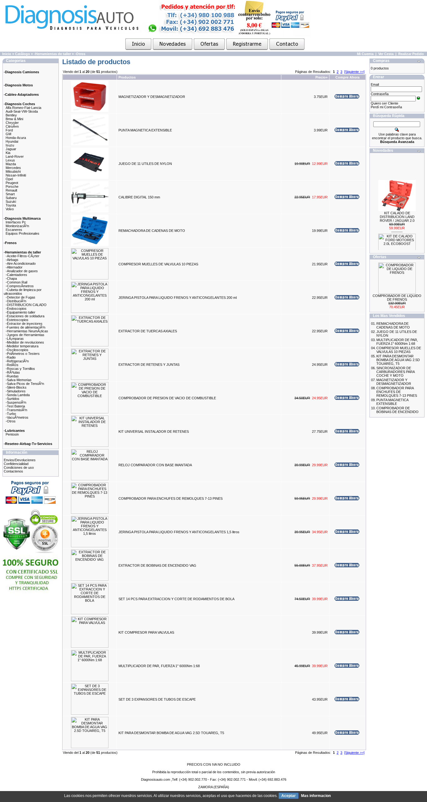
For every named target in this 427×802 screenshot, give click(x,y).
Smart (10, 194)
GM (8, 134)
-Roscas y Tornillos (20, 368)
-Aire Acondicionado (21, 263)
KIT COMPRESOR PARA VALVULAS (146, 632)
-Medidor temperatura (22, 346)
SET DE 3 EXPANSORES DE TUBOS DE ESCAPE (157, 699)
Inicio (6, 54)
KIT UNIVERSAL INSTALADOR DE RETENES (153, 431)
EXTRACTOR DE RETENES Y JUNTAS (148, 364)
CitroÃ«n (12, 126)
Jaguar (11, 149)
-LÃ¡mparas (15, 338)
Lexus (10, 160)
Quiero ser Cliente (384, 103)
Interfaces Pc (16, 222)
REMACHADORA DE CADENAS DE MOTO (151, 230)
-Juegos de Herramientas (25, 335)
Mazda (11, 164)
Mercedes (13, 168)
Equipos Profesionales (22, 233)
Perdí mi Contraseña (386, 107)
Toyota (11, 205)
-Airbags (12, 260)
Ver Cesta (386, 54)
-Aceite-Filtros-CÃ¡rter (22, 256)
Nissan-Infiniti (16, 175)
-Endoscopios (16, 308)
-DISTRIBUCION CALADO (26, 305)
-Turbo (11, 414)
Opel (9, 179)
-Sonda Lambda (18, 395)
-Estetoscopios (17, 320)
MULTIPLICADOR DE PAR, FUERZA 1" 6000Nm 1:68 (159, 666)
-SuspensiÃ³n (16, 402)
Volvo (10, 209)
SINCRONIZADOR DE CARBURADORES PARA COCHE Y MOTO (395, 371)
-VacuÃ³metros (17, 417)
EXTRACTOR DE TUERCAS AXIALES (147, 331)
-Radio (11, 357)
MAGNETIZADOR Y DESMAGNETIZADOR (151, 97)
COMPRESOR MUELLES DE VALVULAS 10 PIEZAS (158, 264)
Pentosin (12, 434)
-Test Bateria (15, 406)
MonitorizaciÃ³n (17, 226)
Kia (8, 153)
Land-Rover (15, 156)
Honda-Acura (16, 138)
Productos (127, 77)
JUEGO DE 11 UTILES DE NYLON (145, 164)
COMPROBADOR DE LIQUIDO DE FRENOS (397, 297)
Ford (9, 130)
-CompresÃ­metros (20, 286)
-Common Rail (16, 282)
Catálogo (22, 54)
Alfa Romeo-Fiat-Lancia (23, 108)
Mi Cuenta (365, 54)
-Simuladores (16, 391)
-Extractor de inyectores (24, 323)
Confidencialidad (16, 464)
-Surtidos (12, 399)
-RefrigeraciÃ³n (17, 361)
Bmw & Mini (14, 119)
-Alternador (14, 267)
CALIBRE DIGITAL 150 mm (139, 197)
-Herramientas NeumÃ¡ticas (27, 331)
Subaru (11, 198)
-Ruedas (12, 376)
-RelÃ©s (12, 365)
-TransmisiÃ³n (16, 410)
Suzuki (11, 201)
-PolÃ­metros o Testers (23, 353)
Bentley (11, 115)
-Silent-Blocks (16, 387)
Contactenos (13, 471)
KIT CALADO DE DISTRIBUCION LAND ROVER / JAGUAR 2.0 (397, 212)
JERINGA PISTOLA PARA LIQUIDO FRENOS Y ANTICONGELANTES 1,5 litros (178, 532)
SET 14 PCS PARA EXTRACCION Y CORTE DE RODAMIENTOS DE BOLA (176, 599)
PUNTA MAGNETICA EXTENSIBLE (145, 130)
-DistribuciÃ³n (16, 301)
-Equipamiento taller (20, 312)
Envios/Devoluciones (20, 460)
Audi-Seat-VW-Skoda (22, 111)
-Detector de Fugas (20, 297)
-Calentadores (16, 275)
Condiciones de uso (19, 467)
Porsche (12, 186)
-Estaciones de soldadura (25, 316)
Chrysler (12, 123)
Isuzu (10, 145)
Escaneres (14, 230)
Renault (11, 190)
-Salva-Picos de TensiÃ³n (25, 384)
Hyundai (12, 141)
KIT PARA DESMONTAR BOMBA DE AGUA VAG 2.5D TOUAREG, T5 (171, 733)
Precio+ (321, 77)
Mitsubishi (13, 171)
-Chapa (11, 278)
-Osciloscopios (17, 350)
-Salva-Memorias (19, 380)
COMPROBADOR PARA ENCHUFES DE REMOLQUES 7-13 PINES (170, 498)
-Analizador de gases (22, 271)
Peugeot (12, 183)
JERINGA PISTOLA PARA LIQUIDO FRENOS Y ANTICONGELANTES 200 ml (177, 297)
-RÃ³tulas (13, 372)
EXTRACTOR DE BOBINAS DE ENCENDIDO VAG (157, 565)
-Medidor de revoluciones (25, 342)
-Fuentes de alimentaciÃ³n (25, 327)
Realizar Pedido (411, 54)
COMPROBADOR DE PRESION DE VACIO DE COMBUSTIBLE (167, 398)
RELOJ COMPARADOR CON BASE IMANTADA (155, 465)
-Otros (80, 54)
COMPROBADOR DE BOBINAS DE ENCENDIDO (397, 410)
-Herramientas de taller (52, 54)
